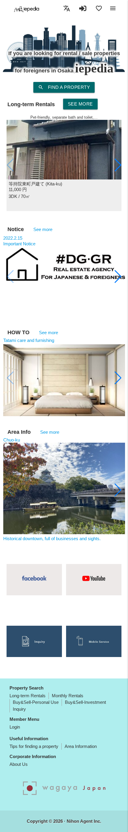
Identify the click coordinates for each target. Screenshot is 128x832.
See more (80, 103)
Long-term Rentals (28, 695)
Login (15, 726)
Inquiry (19, 709)
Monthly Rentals (67, 695)
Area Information (81, 746)
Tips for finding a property (34, 746)
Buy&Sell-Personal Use (36, 702)
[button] (118, 165)
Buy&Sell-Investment (85, 702)
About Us (19, 764)
